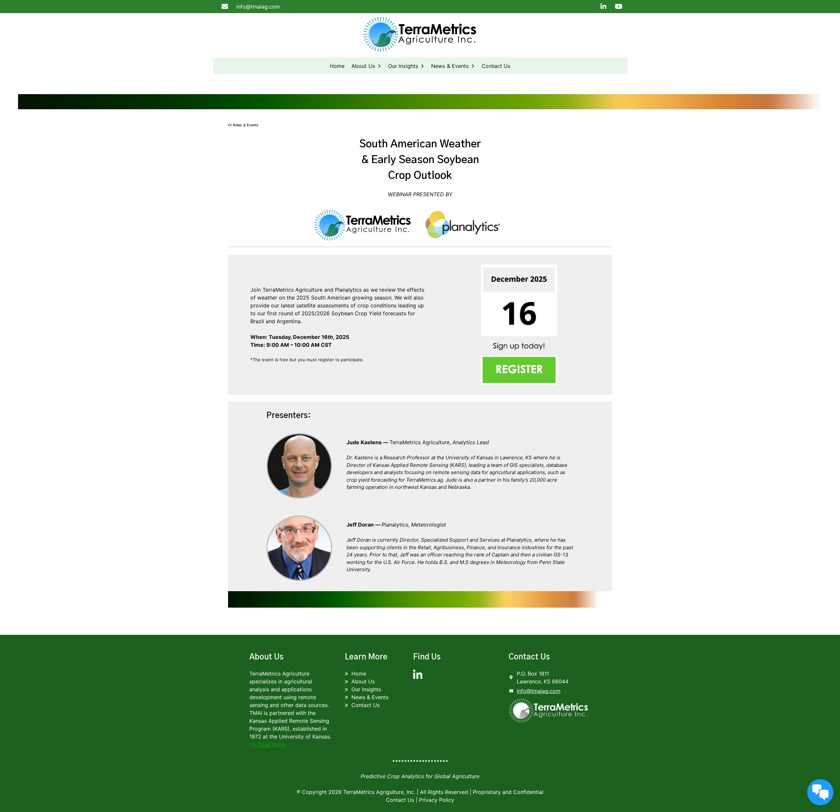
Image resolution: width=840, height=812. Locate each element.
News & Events (450, 66)
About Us (363, 66)
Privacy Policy (436, 800)
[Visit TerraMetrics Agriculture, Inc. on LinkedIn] (417, 677)
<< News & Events (243, 125)
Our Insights (403, 66)
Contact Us (496, 66)
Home (337, 66)
